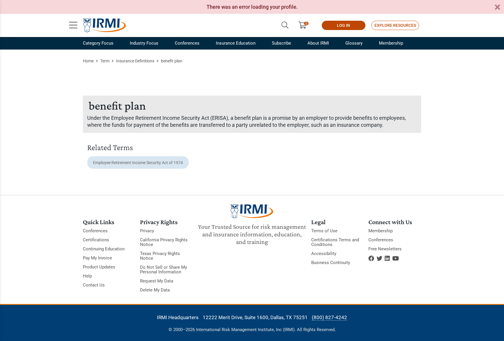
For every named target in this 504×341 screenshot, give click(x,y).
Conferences (187, 43)
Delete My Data (155, 290)
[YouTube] (395, 258)
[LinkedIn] (387, 258)
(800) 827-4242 (329, 317)
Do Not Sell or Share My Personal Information (163, 270)
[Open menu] (73, 25)
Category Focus (98, 43)
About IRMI (318, 43)
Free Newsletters (385, 249)
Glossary (354, 43)
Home (88, 61)
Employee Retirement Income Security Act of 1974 (138, 162)
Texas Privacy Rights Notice (160, 256)
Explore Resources (395, 25)
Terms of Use (324, 230)
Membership (391, 43)
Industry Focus (144, 43)
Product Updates (99, 267)
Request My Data (156, 281)
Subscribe (281, 43)
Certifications (96, 239)
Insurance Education (236, 43)
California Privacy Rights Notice (164, 242)
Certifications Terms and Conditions (335, 242)
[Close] (497, 7)
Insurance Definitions (135, 61)
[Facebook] (371, 258)
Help (87, 276)
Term (104, 61)
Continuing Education (104, 249)
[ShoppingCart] (304, 25)
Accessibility (323, 253)
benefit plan (171, 61)
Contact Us (94, 285)
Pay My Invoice (97, 258)
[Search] (285, 25)
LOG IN (343, 25)
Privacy (147, 230)
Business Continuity (330, 262)
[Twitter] (379, 258)
